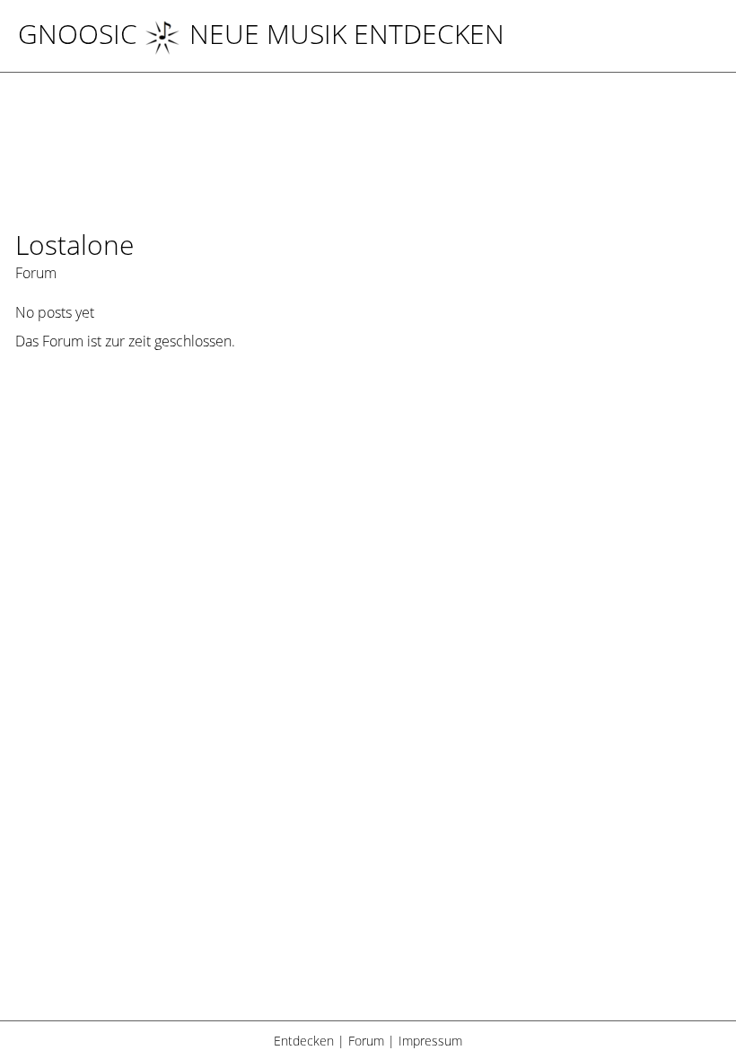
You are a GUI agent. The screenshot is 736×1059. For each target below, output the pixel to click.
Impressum (430, 1040)
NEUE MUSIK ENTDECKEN (346, 33)
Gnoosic (77, 33)
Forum (366, 1040)
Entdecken (304, 1040)
